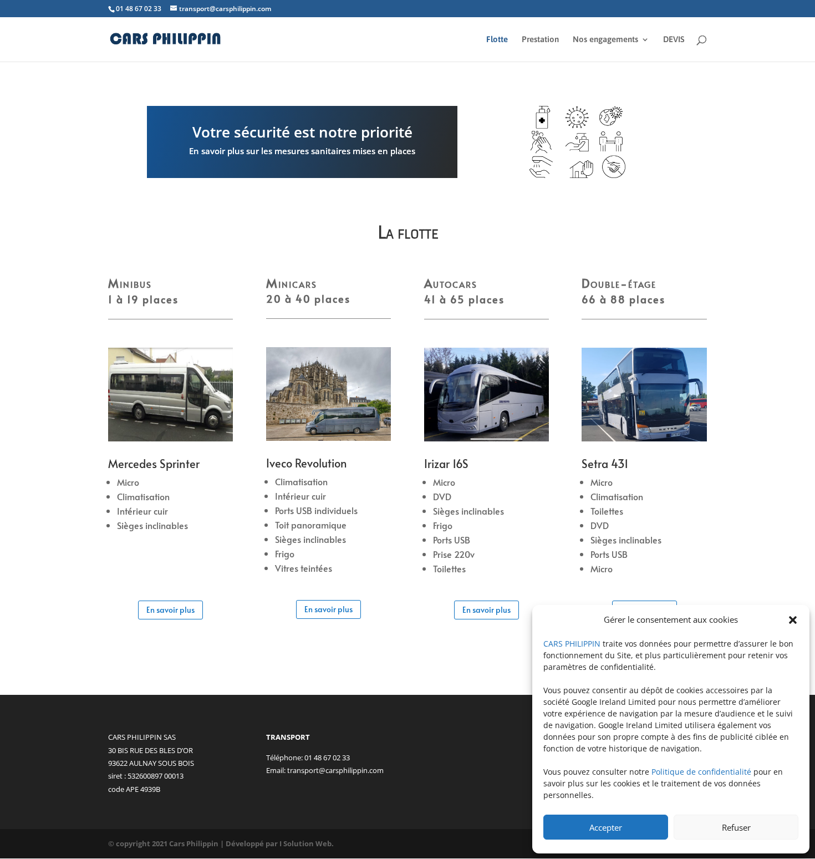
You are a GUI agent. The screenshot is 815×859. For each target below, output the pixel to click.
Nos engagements (605, 39)
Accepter (605, 827)
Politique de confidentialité (701, 771)
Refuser (736, 827)
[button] (792, 620)
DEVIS (674, 39)
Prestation (540, 39)
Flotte (497, 39)
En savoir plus (170, 609)
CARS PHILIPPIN (571, 643)
